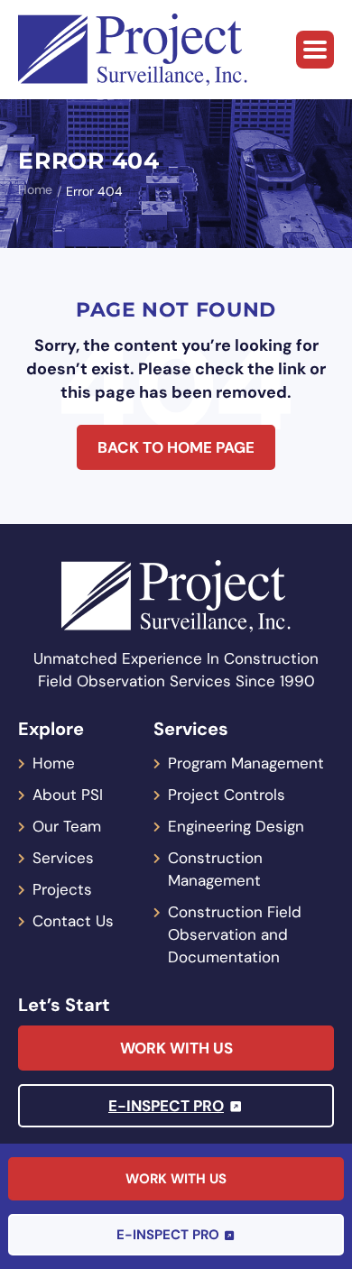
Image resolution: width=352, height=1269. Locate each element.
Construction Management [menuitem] (215, 869)
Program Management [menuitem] (246, 763)
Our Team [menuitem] (66, 826)
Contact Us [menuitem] (73, 921)
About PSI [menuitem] (67, 795)
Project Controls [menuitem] (226, 795)
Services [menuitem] (63, 858)
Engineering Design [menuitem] (236, 826)
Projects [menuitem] (62, 889)
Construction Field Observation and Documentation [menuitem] (234, 934)
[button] (315, 50)
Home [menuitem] (53, 763)
